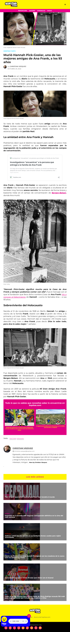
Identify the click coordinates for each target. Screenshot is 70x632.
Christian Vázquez (18, 66)
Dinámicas (41, 10)
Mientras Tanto (9, 51)
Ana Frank (13, 438)
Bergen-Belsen (59, 193)
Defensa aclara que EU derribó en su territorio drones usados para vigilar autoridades (33, 536)
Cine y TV (8, 554)
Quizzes (32, 10)
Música (7, 495)
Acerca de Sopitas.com (42, 617)
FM (6, 594)
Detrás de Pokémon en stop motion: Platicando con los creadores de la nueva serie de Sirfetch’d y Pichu (34, 557)
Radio (49, 10)
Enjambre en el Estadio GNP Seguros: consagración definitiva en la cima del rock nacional (34, 516)
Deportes (8, 575)
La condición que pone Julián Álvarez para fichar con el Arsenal (29, 578)
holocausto (20, 438)
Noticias (8, 534)
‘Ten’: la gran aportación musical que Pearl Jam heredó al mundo (30, 497)
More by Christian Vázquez (38, 462)
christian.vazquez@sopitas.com (25, 451)
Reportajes (22, 10)
